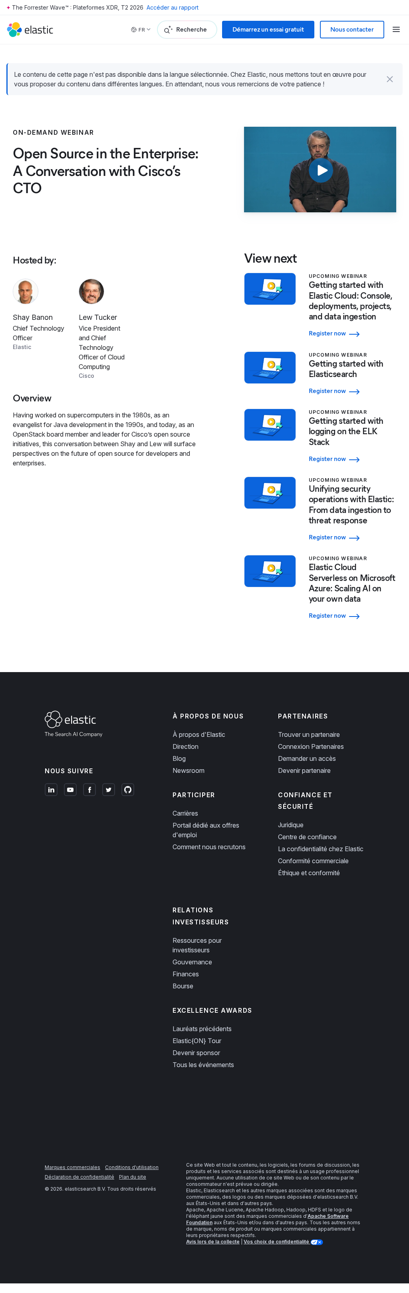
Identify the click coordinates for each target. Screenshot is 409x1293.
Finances (186, 974)
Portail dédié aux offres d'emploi (206, 830)
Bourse (183, 986)
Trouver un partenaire (309, 734)
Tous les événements (203, 1065)
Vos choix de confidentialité (277, 1242)
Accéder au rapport (173, 7)
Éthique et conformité (309, 873)
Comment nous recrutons (209, 847)
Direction (186, 746)
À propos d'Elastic (199, 734)
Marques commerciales (72, 1167)
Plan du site (132, 1177)
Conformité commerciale (313, 861)
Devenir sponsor (196, 1053)
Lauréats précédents (202, 1029)
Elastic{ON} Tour (197, 1041)
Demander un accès (307, 758)
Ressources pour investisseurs (197, 945)
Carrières (185, 813)
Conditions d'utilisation (132, 1167)
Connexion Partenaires (311, 746)
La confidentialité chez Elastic (320, 849)
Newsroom (188, 770)
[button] (389, 79)
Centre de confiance (307, 837)
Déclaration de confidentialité (79, 1177)
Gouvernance (192, 962)
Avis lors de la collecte (213, 1242)
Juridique (291, 825)
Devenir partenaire (304, 770)
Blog (179, 758)
